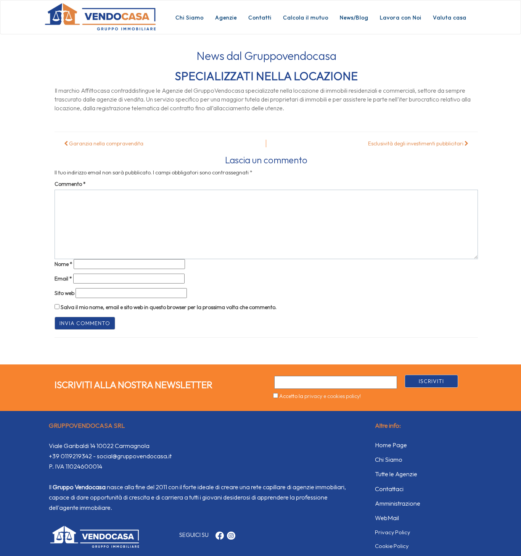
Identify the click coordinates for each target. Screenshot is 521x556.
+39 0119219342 (70, 456)
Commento (70, 183)
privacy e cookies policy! (332, 396)
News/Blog (354, 17)
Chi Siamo (189, 17)
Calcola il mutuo (305, 17)
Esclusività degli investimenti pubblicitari (416, 143)
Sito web (64, 293)
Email (63, 278)
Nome (63, 264)
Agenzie (226, 17)
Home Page (391, 445)
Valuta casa (449, 17)
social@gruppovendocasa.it (134, 456)
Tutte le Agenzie (396, 474)
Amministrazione (397, 503)
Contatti (260, 17)
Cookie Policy (391, 546)
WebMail (387, 518)
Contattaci (389, 489)
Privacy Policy (392, 532)
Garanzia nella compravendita (105, 143)
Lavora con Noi (400, 17)
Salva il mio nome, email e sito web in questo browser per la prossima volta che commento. (169, 307)
